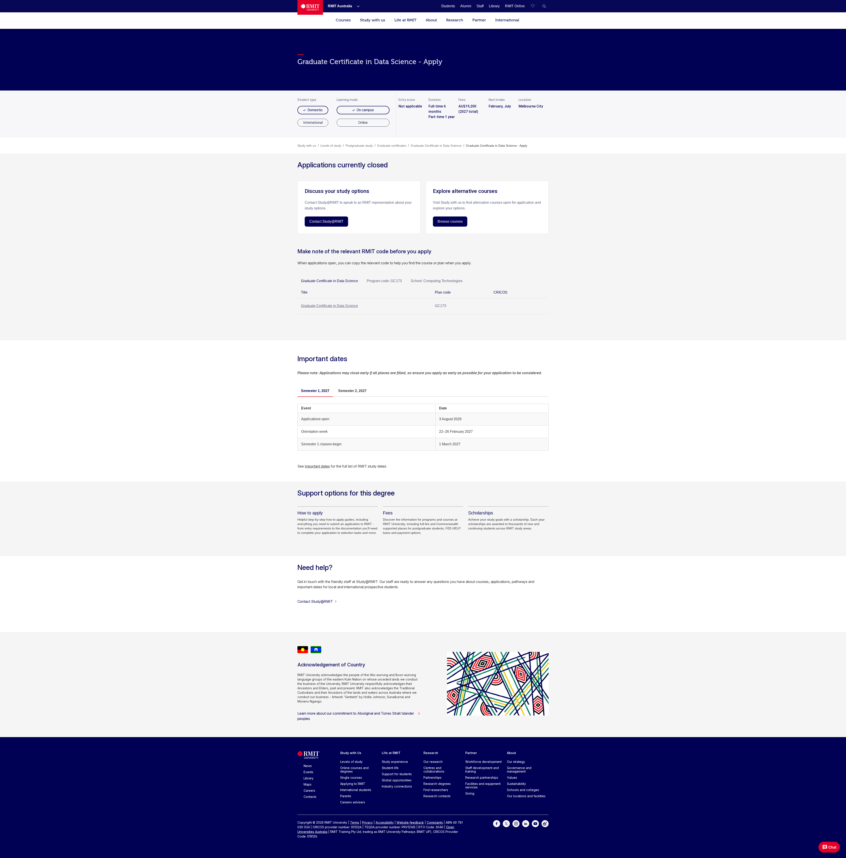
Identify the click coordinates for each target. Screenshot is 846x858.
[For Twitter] (506, 823)
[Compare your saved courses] (535, 6)
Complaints (435, 822)
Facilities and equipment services (483, 785)
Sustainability (516, 784)
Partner (479, 20)
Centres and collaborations (433, 769)
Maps (308, 784)
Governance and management (519, 769)
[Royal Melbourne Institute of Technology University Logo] (310, 7)
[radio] (312, 123)
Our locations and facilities (526, 796)
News (308, 766)
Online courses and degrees (354, 769)
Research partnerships (481, 777)
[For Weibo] (545, 823)
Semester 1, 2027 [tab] (315, 391)
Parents (345, 796)
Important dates (317, 466)
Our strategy (516, 762)
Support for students (397, 774)
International (507, 20)
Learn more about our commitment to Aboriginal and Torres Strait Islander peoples (355, 716)
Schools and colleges (523, 790)
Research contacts (437, 796)
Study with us (372, 20)
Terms (354, 822)
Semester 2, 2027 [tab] (352, 391)
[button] (544, 6)
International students (355, 790)
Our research (433, 762)
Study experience (395, 762)
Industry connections (397, 786)
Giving (469, 793)
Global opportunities (397, 780)
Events (308, 772)
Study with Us (350, 753)
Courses (343, 20)
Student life (390, 768)
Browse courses (450, 221)
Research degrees (437, 784)
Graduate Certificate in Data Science (329, 306)
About (431, 20)
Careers (309, 790)
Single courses (351, 777)
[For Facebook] (496, 823)
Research (454, 20)
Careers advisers (352, 802)
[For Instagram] (515, 823)
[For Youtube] (535, 823)
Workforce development (483, 762)
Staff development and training (482, 769)
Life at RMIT (405, 20)
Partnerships (432, 777)
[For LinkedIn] (525, 823)
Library (309, 778)
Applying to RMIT (352, 784)
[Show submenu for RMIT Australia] (356, 6)
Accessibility (385, 822)
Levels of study (351, 762)
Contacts (310, 797)
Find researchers (435, 790)
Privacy (367, 822)
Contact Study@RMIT (326, 221)
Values (512, 777)
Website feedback (410, 822)
